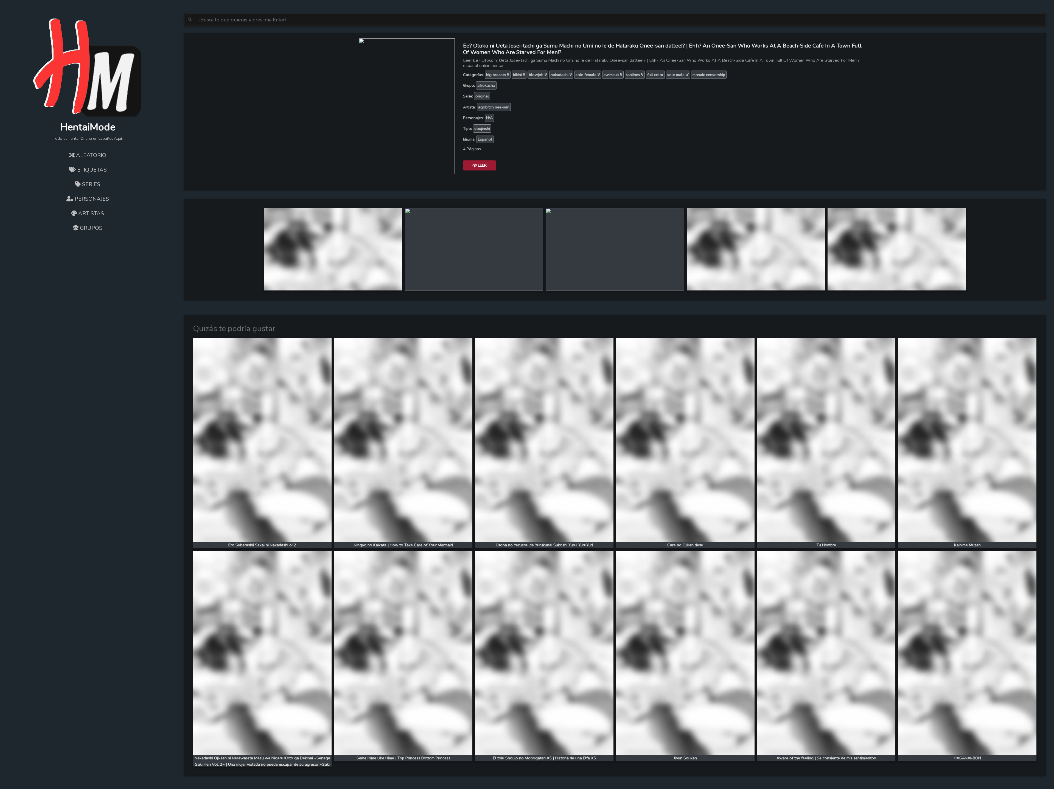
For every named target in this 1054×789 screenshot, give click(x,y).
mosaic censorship (709, 74)
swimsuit (612, 74)
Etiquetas (91, 170)
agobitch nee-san (493, 107)
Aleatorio (90, 155)
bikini (518, 74)
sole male (676, 74)
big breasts (496, 74)
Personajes (91, 199)
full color (655, 74)
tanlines (633, 74)
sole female (587, 74)
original (482, 96)
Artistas (90, 213)
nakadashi (560, 74)
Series (90, 184)
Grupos (90, 228)
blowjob (537, 74)
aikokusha (486, 85)
